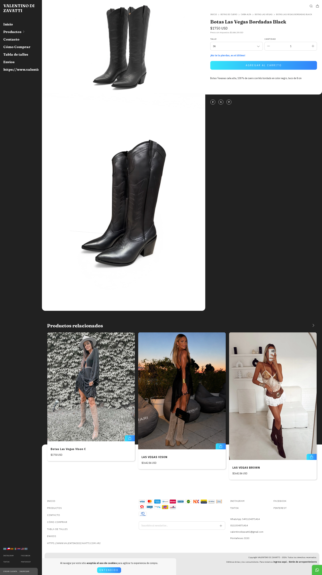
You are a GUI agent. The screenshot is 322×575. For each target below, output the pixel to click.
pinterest (26, 562)
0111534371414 (239, 525)
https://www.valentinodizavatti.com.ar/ (21, 69)
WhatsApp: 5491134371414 (245, 519)
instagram (8, 556)
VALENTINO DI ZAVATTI (19, 8)
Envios (9, 62)
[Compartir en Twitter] (220, 102)
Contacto (11, 39)
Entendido (109, 570)
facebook (25, 556)
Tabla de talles (15, 54)
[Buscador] (311, 6)
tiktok (6, 562)
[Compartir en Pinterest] (228, 102)
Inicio (8, 24)
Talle (213, 39)
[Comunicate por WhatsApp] (317, 570)
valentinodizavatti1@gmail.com (246, 531)
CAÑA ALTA (246, 14)
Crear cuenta (10, 571)
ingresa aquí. (280, 562)
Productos (12, 32)
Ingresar (24, 571)
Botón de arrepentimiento (303, 562)
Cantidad (270, 39)
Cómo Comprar (16, 47)
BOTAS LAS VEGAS (264, 14)
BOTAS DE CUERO (229, 14)
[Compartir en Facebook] (212, 102)
